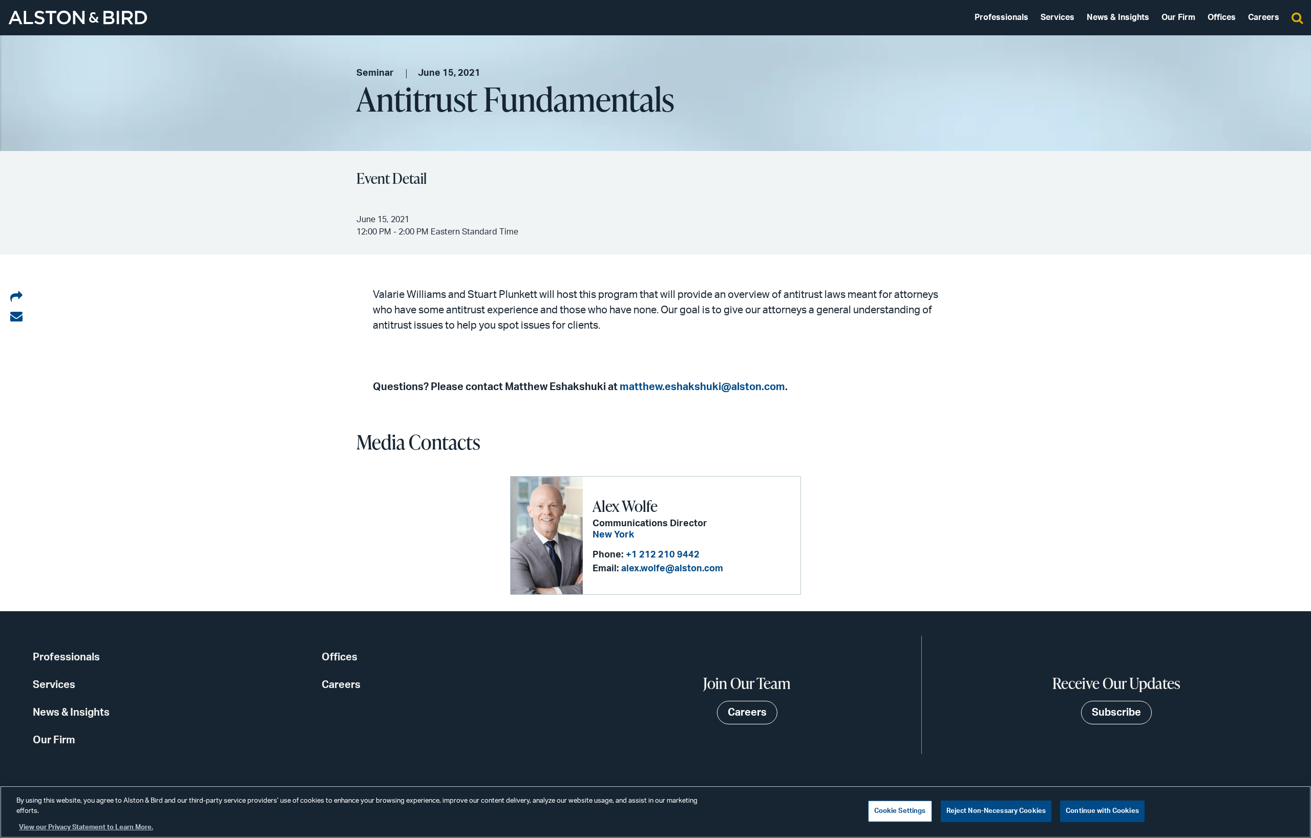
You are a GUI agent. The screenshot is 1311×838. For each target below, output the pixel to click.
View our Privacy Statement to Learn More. (86, 827)
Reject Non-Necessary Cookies (996, 811)
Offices (1222, 17)
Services (1057, 17)
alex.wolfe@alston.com (672, 568)
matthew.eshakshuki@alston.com (702, 387)
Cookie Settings (900, 811)
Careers (1263, 17)
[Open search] (1297, 17)
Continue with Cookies (1102, 811)
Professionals (1001, 17)
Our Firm (1178, 17)
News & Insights (1118, 17)
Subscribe (1116, 712)
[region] (655, 812)
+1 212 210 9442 (663, 555)
